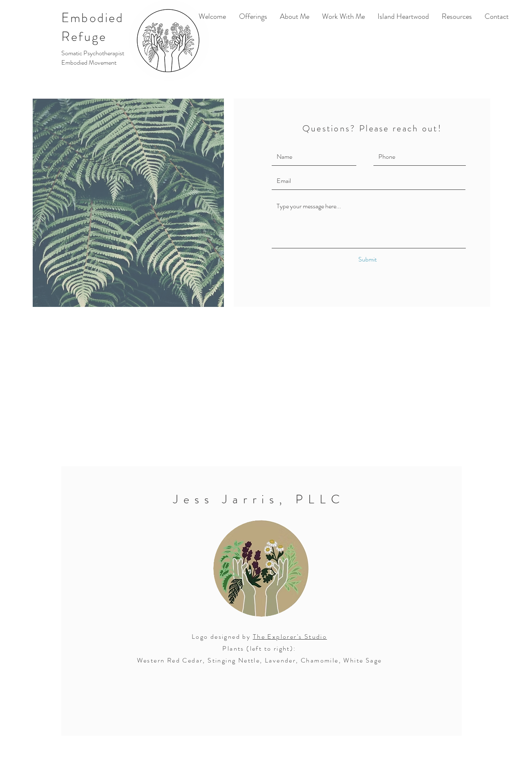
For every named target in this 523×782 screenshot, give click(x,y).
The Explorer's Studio (290, 636)
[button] (456, 16)
